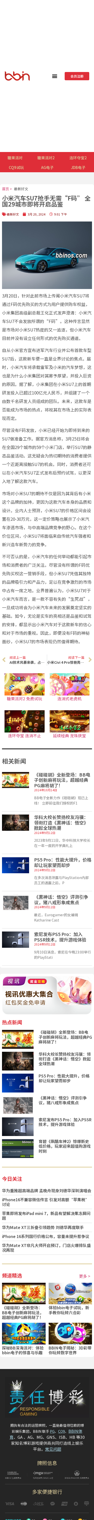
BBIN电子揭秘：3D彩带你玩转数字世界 (70, 1350)
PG (52, 1431)
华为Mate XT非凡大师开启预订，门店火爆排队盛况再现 (46, 1247)
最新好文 (21, 188)
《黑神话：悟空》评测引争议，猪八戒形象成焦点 (61, 900)
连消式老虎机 (69, 699)
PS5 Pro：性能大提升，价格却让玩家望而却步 (62, 862)
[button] (55, 76)
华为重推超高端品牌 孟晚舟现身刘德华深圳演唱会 (46, 1191)
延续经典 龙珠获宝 (69, 735)
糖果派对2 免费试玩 (24, 699)
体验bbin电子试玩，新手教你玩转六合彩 (69, 1309)
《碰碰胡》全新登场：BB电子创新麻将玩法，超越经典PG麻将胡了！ (62, 779)
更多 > (84, 1276)
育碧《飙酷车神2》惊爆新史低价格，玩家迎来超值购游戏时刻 (65, 1146)
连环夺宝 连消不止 (24, 735)
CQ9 (61, 1431)
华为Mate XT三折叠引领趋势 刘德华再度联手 (43, 1227)
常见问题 (53, 1449)
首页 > (7, 188)
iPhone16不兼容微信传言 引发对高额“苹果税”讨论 (45, 1201)
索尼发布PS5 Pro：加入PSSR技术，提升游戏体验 (60, 937)
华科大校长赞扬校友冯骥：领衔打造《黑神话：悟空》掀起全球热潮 (61, 822)
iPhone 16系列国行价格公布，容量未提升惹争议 (45, 1236)
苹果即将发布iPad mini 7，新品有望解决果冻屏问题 (46, 1215)
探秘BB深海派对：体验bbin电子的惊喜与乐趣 (23, 1350)
